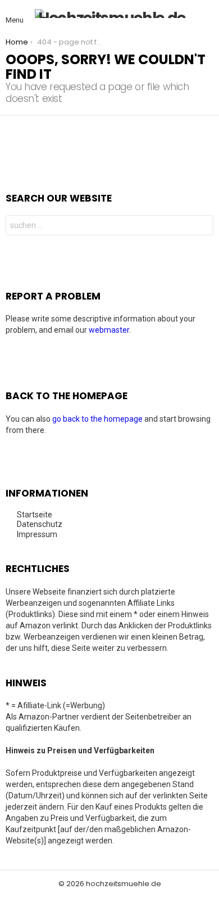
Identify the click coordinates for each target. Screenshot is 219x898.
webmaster (109, 329)
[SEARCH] (206, 13)
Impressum (37, 534)
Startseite (34, 514)
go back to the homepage (97, 418)
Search (202, 226)
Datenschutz (39, 524)
